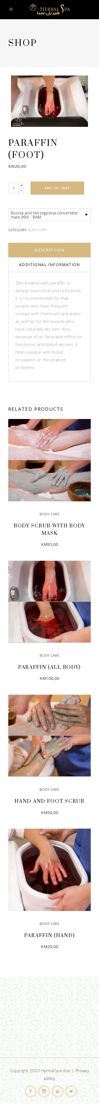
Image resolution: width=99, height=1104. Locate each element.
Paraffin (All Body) (49, 667)
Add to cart (57, 188)
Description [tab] (49, 250)
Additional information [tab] (49, 264)
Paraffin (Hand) (49, 935)
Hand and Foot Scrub (49, 801)
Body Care (37, 229)
